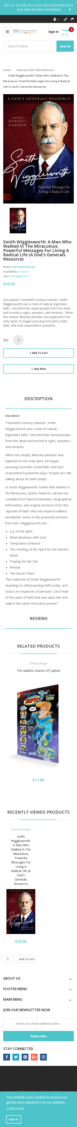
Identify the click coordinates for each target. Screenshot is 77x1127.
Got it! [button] (13, 1119)
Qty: (6, 340)
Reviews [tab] (38, 618)
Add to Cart (40, 353)
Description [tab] (38, 398)
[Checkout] (72, 19)
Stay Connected (18, 1048)
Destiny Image (38, 663)
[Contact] (65, 19)
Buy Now (40, 369)
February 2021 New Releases (35, 70)
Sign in (53, 32)
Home (7, 70)
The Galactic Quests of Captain (38, 670)
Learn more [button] (15, 1108)
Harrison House (23, 267)
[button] (7, 730)
